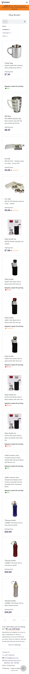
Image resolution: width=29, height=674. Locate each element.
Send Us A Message (14, 645)
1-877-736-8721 (9, 655)
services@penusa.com (11, 658)
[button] (14, 60)
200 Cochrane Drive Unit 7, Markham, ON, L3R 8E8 (12, 662)
